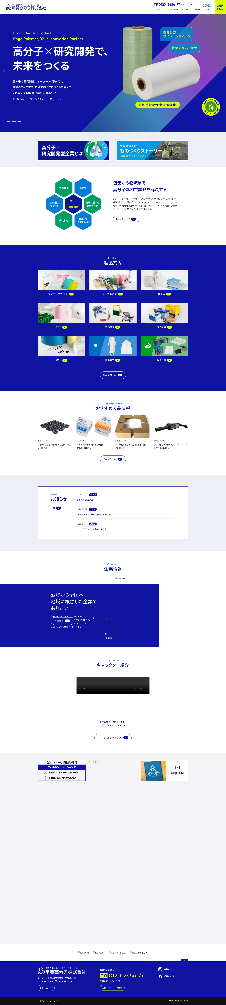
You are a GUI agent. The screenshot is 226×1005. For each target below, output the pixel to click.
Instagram (168, 969)
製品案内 (185, 9)
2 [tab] (14, 121)
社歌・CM (207, 9)
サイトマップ (54, 1001)
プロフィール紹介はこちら (110, 737)
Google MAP (47, 988)
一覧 (53, 508)
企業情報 (174, 9)
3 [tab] (19, 121)
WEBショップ (169, 976)
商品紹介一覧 (110, 459)
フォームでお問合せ (115, 988)
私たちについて (161, 9)
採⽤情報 (196, 9)
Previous (3, 69)
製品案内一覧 (110, 375)
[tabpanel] (113, 70)
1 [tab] (8, 121)
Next (222, 69)
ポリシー (43, 1001)
